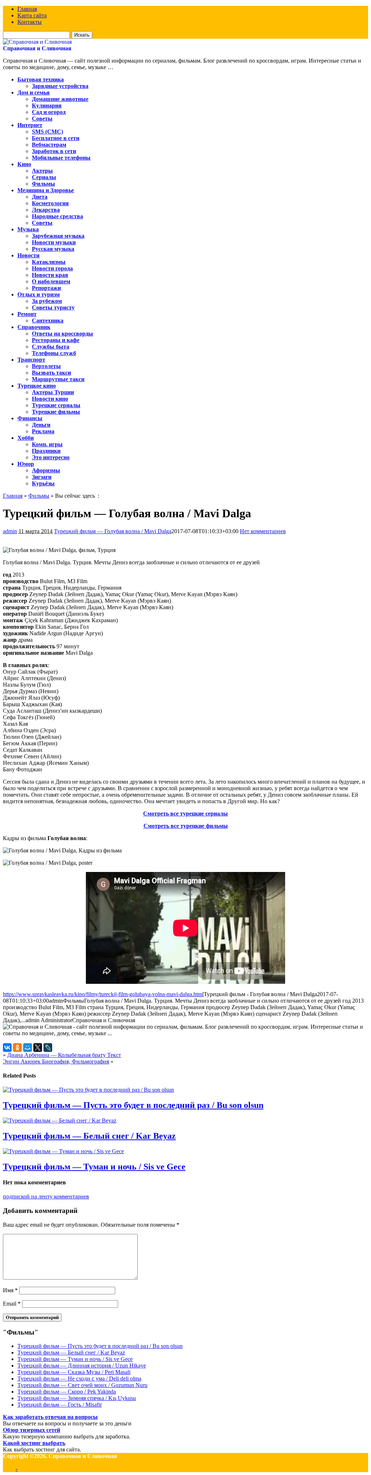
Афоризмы (46, 470)
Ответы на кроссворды (62, 333)
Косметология (50, 203)
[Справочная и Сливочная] (37, 42)
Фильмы (43, 184)
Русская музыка (53, 249)
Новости (28, 255)
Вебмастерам (49, 145)
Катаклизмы (49, 262)
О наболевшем (51, 281)
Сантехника (47, 320)
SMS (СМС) (47, 131)
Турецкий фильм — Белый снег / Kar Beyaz (89, 1136)
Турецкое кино (36, 386)
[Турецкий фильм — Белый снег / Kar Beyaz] (59, 1120)
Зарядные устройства (60, 86)
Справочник (33, 327)
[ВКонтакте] (7, 1047)
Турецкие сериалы (56, 405)
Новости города (52, 268)
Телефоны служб (54, 353)
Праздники (46, 451)
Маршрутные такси (58, 379)
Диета (39, 197)
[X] (37, 1047)
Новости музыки (54, 242)
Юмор (25, 464)
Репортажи (46, 288)
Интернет (29, 125)
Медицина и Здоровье (45, 190)
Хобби (25, 438)
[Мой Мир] (27, 1047)
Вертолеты (46, 366)
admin (10, 531)
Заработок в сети (54, 151)
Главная (27, 9)
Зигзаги (41, 477)
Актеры (42, 171)
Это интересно (51, 457)
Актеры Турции (53, 392)
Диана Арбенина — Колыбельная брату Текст (64, 1055)
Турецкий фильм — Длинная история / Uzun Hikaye (81, 1365)
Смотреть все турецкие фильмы (185, 826)
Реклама (43, 431)
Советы (42, 118)
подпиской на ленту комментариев (46, 1196)
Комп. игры (47, 444)
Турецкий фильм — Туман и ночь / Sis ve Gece (94, 1166)
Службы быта (50, 347)
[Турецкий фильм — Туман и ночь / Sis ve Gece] (63, 1151)
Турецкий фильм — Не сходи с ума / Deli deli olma (79, 1378)
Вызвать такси (51, 373)
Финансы (29, 418)
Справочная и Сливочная (37, 48)
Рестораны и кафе (55, 340)
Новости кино (50, 399)
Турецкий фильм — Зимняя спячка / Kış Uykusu (76, 1398)
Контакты (29, 22)
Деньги (41, 425)
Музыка (28, 229)
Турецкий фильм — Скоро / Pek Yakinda (66, 1391)
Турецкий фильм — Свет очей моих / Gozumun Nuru (82, 1385)
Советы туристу (53, 307)
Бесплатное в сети (55, 138)
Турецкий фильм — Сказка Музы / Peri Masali (73, 1372)
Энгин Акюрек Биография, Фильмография (56, 1061)
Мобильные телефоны (61, 158)
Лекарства (46, 210)
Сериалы (44, 177)
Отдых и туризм (38, 294)
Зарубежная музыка (58, 236)
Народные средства (57, 216)
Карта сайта (32, 15)
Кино (24, 164)
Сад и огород (49, 112)
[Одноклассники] (17, 1047)
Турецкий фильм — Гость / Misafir (59, 1405)
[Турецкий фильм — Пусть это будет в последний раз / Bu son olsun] (88, 1090)
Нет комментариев (263, 531)
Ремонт (27, 314)
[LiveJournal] (47, 1047)
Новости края (50, 275)
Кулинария (47, 105)
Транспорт (31, 360)
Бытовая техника (40, 79)
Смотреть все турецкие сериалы (185, 813)
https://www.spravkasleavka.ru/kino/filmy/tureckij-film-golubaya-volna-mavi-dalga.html (103, 994)
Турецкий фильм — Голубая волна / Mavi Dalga (112, 531)
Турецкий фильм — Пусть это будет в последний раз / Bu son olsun (133, 1105)
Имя (10, 1290)
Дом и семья (33, 92)
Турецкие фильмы (56, 412)
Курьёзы (43, 483)
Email (12, 1304)
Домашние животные (60, 99)
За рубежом (47, 301)
